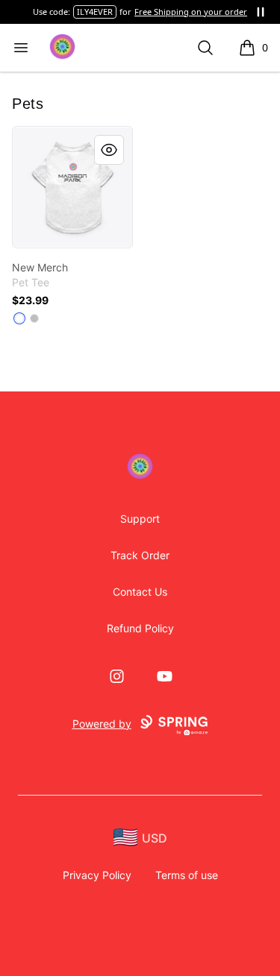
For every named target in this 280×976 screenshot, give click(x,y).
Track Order (140, 555)
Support (140, 518)
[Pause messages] (260, 11)
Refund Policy (140, 628)
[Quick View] (109, 150)
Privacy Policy (97, 875)
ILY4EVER (95, 11)
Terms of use (186, 875)
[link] (72, 187)
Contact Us (140, 591)
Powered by (101, 723)
